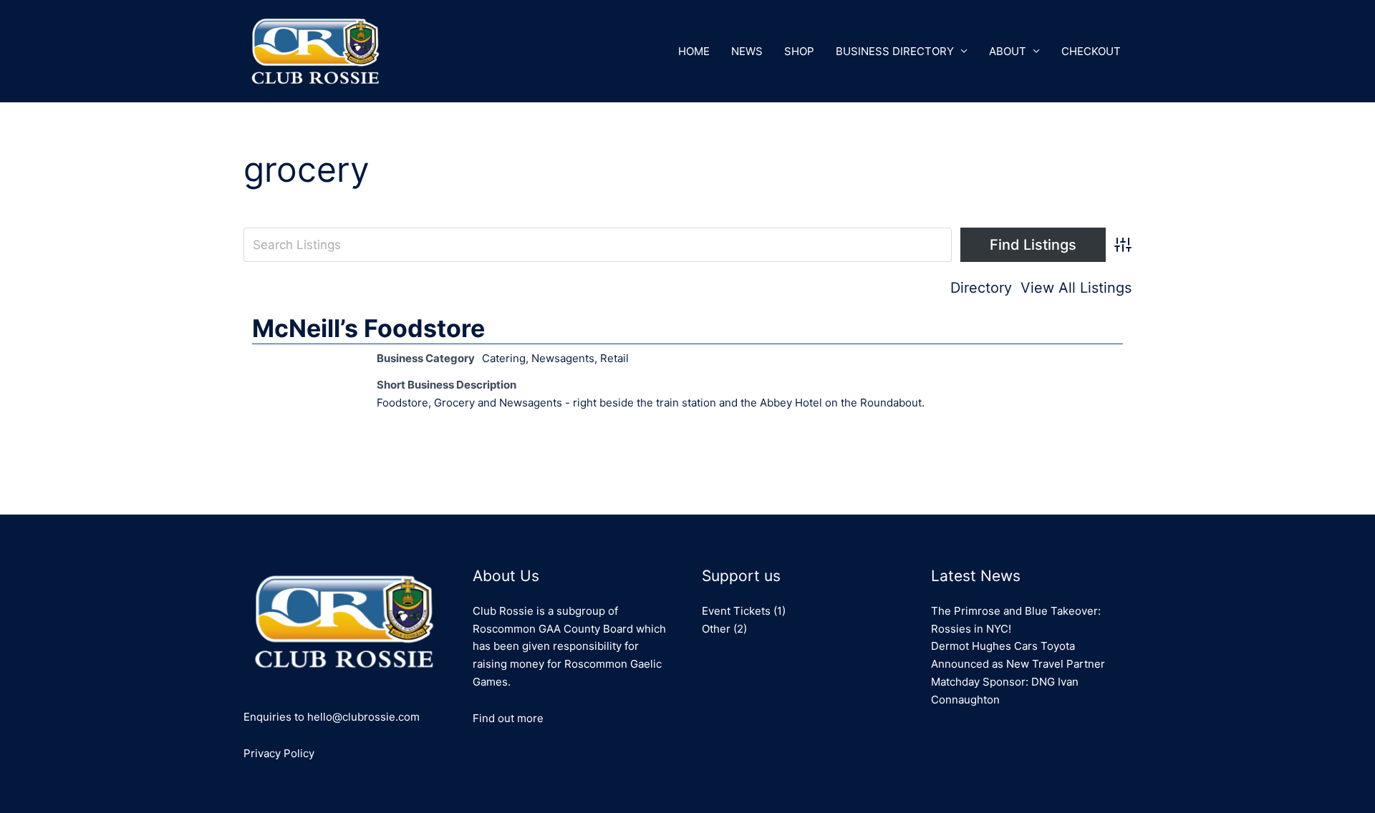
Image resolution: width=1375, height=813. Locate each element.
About (1007, 51)
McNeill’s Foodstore (368, 328)
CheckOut (1091, 51)
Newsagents (562, 358)
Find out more (508, 718)
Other (716, 629)
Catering (504, 358)
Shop (799, 51)
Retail (614, 358)
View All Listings (1076, 287)
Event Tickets (736, 611)
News (747, 51)
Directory (981, 287)
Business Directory (895, 51)
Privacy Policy (278, 753)
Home (694, 51)
